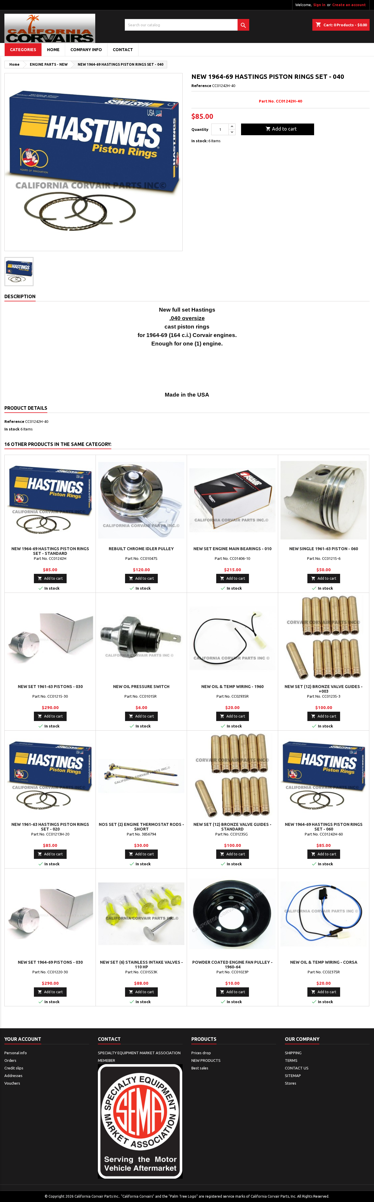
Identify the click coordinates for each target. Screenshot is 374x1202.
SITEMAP (293, 1076)
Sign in (319, 5)
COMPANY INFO (86, 49)
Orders (10, 1060)
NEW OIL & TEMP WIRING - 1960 (232, 686)
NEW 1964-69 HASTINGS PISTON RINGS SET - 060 (324, 826)
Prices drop (201, 1053)
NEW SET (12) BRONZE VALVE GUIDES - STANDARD (232, 826)
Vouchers (12, 1083)
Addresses (13, 1076)
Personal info (15, 1053)
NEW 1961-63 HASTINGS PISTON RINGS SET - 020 (50, 826)
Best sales (199, 1068)
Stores (290, 1083)
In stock (12, 429)
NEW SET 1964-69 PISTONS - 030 (50, 962)
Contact (109, 1039)
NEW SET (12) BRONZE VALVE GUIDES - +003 (324, 689)
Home (53, 49)
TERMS (291, 1060)
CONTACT (123, 49)
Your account (22, 1039)
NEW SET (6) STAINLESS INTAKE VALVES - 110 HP (141, 964)
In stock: (199, 141)
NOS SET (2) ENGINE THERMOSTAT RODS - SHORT (141, 826)
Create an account (349, 5)
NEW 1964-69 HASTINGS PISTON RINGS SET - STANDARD (50, 551)
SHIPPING (293, 1053)
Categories (23, 49)
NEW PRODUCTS (206, 1060)
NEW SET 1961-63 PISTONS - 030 (50, 686)
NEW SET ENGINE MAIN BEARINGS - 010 (232, 548)
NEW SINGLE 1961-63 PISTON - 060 (323, 548)
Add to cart (281, 128)
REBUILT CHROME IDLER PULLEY (141, 548)
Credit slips (13, 1068)
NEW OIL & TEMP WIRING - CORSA (323, 962)
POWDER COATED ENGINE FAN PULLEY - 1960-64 (232, 964)
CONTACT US (297, 1068)
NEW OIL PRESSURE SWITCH (141, 686)
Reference (201, 86)
